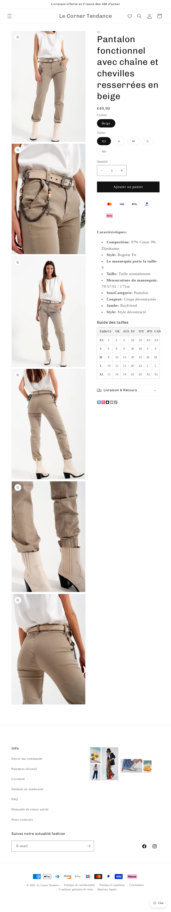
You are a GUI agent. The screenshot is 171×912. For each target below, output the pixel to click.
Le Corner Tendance (48, 885)
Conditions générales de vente (76, 889)
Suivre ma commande (26, 758)
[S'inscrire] (89, 846)
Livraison (18, 779)
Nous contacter (22, 819)
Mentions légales (107, 889)
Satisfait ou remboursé (27, 789)
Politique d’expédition (112, 885)
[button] (10, 16)
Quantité (102, 161)
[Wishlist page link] (130, 16)
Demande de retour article (30, 809)
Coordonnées (136, 885)
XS (104, 141)
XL (106, 152)
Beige (106, 123)
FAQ (14, 799)
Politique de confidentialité (79, 885)
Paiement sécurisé (24, 769)
